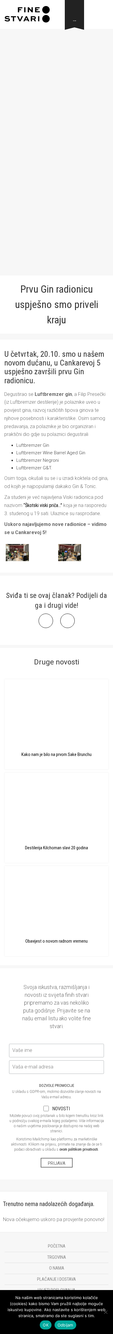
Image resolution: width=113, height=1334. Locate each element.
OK (46, 1325)
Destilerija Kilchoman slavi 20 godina (56, 847)
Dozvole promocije (56, 1085)
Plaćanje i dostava (56, 1279)
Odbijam (65, 1325)
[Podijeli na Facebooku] (46, 626)
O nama (56, 1268)
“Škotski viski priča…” (43, 505)
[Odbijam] (105, 1312)
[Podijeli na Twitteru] (67, 626)
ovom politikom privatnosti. (79, 1149)
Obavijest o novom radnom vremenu (56, 941)
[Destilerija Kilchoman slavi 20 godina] (56, 806)
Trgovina (56, 1257)
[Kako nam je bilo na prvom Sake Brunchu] (56, 712)
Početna (56, 1246)
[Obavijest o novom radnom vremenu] (56, 899)
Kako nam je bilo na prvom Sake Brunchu (56, 754)
